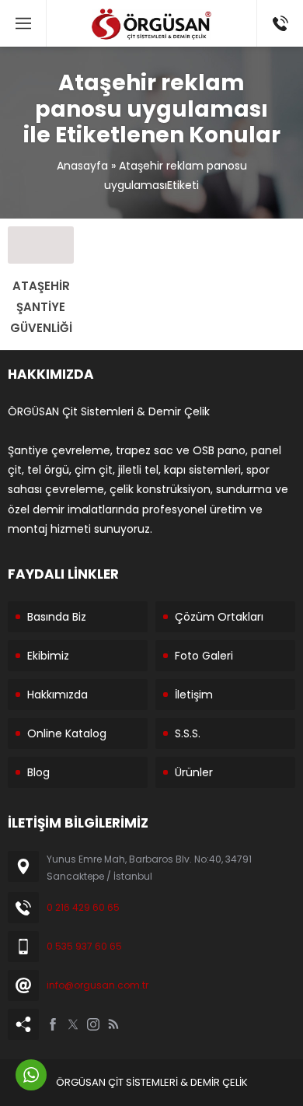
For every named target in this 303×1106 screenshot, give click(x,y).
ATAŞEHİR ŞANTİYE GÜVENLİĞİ (41, 307)
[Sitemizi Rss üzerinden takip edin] (113, 1024)
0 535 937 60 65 (84, 946)
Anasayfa (82, 165)
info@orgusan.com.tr (97, 985)
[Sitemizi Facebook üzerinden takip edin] (53, 1024)
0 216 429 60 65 (83, 907)
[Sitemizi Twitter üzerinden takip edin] (73, 1024)
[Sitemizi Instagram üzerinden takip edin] (93, 1024)
